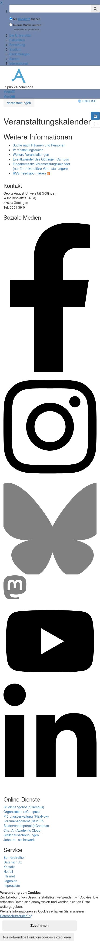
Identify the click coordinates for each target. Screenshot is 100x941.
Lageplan (10, 880)
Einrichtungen (19, 54)
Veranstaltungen (19, 102)
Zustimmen (39, 925)
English (89, 101)
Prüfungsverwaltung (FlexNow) (26, 816)
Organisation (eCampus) (21, 811)
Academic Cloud (28, 830)
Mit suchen (26, 19)
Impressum (11, 885)
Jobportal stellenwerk (19, 839)
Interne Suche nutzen (27, 25)
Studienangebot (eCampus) (23, 807)
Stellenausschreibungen (21, 835)
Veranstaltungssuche (28, 149)
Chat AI (8, 830)
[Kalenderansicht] (95, 116)
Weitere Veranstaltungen (31, 154)
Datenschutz (12, 862)
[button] (9, 91)
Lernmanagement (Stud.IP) (23, 821)
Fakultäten (17, 40)
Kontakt (9, 866)
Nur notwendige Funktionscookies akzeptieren (37, 937)
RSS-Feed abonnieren (29, 173)
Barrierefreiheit (14, 857)
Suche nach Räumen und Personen (39, 145)
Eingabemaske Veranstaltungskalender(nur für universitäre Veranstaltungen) (41, 166)
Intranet (9, 876)
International (18, 63)
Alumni (14, 58)
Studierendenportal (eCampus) (26, 825)
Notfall (8, 871)
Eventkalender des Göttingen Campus (41, 159)
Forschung (17, 44)
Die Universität (20, 35)
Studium (15, 49)
